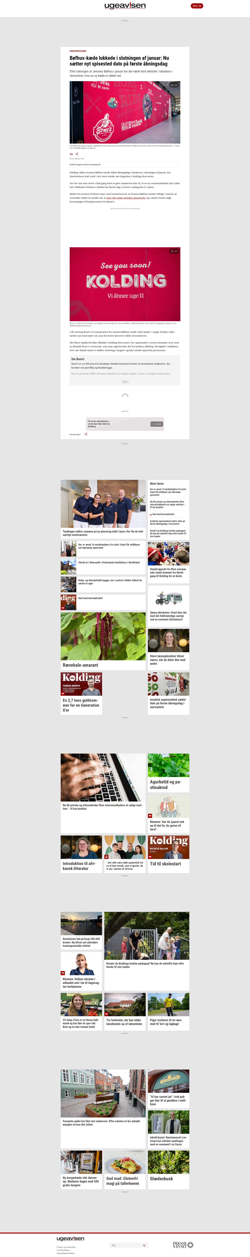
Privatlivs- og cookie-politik (66, 1247)
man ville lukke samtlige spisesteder (126, 197)
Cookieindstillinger (63, 1250)
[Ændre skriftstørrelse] (71, 154)
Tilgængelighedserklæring (66, 1253)
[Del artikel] (77, 154)
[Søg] (144, 1245)
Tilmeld (158, 424)
